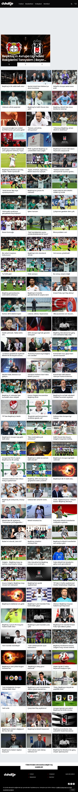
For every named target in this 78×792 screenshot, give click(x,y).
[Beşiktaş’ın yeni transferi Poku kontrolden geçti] (39, 595)
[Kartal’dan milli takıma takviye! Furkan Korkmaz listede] (64, 365)
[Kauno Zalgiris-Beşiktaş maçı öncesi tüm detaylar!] (13, 574)
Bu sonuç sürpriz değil (61, 274)
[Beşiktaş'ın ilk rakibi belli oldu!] (13, 77)
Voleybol (38, 4)
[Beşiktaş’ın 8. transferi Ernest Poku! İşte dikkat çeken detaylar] (64, 616)
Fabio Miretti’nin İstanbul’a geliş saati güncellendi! (63, 563)
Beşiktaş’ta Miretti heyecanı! (38, 729)
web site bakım (70, 774)
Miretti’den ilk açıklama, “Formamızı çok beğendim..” (12, 521)
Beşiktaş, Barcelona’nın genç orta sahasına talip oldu (64, 334)
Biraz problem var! (60, 232)
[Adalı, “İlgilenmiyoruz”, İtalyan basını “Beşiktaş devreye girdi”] (64, 490)
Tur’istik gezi (7, 274)
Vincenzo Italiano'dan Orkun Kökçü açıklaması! (12, 480)
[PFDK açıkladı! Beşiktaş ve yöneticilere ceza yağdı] (39, 140)
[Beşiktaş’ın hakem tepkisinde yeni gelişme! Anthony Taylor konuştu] (13, 140)
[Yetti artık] (13, 699)
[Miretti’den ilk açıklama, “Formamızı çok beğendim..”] (13, 511)
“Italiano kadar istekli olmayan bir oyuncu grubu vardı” (63, 170)
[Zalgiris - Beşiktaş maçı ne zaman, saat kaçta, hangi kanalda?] (13, 553)
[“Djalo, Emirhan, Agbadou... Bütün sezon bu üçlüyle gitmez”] (39, 160)
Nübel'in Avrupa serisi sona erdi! (63, 87)
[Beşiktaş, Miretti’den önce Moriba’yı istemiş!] (64, 98)
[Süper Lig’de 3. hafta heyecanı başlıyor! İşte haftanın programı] (64, 657)
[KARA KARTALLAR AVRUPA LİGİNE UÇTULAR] (64, 181)
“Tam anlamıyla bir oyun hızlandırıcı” (37, 646)
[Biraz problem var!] (64, 223)
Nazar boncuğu (8, 232)
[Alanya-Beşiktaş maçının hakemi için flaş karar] (64, 595)
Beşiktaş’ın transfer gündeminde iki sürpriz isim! (38, 294)
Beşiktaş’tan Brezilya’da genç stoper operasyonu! (64, 751)
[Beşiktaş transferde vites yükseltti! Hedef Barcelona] (64, 720)
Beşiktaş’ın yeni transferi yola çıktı (39, 626)
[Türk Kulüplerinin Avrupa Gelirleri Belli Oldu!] (13, 678)
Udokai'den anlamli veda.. (37, 500)
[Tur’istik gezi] (13, 265)
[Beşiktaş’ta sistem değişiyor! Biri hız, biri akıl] (13, 720)
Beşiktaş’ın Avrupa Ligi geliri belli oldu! (12, 438)
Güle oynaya (32, 274)
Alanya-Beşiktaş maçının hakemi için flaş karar (63, 605)
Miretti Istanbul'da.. (35, 520)
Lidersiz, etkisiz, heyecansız (38, 314)
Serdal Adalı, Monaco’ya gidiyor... (11, 375)
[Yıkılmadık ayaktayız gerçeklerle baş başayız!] (13, 202)
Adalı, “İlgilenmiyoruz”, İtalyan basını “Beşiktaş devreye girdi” (64, 500)
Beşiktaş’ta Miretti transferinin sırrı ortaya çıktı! (64, 542)
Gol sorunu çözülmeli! (61, 253)
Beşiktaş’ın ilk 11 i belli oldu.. (63, 479)
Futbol (21, 4)
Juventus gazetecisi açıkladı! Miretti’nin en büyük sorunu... (13, 354)
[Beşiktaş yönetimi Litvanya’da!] (39, 532)
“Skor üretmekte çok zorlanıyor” (35, 438)
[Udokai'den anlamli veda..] (39, 490)
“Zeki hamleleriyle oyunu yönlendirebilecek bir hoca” (38, 233)
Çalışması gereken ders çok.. (64, 211)
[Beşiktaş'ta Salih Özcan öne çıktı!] (39, 98)
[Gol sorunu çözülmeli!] (64, 244)
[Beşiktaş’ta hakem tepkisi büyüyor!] (13, 741)
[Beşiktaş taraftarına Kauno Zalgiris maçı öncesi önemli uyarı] (64, 636)
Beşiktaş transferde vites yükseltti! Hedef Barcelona (63, 730)
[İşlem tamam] (39, 202)
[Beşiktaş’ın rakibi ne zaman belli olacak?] (39, 449)
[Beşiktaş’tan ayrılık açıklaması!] (39, 574)
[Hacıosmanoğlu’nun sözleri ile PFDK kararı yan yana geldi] (13, 119)
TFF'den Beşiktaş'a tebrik (11, 416)
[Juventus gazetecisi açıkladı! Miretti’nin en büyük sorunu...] (13, 344)
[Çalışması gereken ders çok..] (64, 202)
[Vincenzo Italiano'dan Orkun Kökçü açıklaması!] (13, 470)
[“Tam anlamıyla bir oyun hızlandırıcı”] (39, 636)
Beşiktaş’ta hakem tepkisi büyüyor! (12, 751)
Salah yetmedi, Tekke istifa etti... (12, 334)
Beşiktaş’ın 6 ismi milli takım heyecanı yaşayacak (63, 150)
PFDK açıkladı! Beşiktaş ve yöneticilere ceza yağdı (37, 150)
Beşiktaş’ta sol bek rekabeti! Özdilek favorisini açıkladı (64, 396)
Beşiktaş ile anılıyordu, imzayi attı (13, 500)
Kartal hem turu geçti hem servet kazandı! (63, 354)
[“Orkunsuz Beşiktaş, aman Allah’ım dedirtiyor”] (64, 119)
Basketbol (29, 4)
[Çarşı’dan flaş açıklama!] (39, 699)
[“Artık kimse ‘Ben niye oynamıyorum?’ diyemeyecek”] (13, 181)
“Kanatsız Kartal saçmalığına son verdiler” (39, 354)
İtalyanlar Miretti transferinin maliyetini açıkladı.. (64, 521)
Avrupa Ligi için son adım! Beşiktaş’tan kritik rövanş (63, 709)
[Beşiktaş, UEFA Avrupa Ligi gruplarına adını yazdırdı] (39, 470)
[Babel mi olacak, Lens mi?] (13, 532)
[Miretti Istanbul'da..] (39, 511)
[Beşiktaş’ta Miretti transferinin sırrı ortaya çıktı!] (64, 532)
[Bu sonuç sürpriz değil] (64, 265)
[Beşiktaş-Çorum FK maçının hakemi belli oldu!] (13, 616)
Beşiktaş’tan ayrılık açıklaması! (35, 584)
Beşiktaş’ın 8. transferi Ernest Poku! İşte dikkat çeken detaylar (64, 626)
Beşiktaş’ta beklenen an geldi (13, 604)
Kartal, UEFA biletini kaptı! (11, 314)
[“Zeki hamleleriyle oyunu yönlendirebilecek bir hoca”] (39, 223)
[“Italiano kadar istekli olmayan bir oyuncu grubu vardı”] (64, 160)
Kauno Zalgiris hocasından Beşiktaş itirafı (38, 396)
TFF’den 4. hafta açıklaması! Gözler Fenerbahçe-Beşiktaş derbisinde (64, 584)
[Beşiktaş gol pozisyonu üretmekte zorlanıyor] (13, 284)
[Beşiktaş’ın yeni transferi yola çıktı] (39, 616)
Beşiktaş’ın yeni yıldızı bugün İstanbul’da (13, 667)
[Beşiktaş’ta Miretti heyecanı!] (39, 720)
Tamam (72, 789)
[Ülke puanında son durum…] (64, 305)
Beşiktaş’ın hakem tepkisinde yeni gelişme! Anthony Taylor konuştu (13, 150)
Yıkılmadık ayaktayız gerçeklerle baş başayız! (11, 212)
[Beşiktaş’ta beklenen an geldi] (13, 595)
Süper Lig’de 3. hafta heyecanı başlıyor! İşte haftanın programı (61, 667)
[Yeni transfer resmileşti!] (13, 636)
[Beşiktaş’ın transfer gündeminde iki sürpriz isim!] (39, 284)
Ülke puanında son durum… (63, 314)
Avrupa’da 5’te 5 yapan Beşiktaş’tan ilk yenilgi (11, 459)
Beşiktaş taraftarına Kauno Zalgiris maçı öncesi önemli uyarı (63, 646)
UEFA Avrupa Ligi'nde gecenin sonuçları (39, 334)
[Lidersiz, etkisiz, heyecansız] (39, 305)
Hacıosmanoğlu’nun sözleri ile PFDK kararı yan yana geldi (13, 129)
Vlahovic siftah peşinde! (11, 107)
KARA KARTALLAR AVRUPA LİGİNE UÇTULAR (62, 191)
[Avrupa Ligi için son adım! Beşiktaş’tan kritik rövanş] (64, 699)
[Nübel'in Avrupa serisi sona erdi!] (64, 77)
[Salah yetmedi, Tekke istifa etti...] (13, 324)
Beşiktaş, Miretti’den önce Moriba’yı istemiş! (63, 108)
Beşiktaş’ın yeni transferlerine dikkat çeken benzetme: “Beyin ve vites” (39, 688)
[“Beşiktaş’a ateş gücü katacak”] (39, 657)
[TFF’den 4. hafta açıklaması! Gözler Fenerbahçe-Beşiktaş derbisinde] (64, 574)
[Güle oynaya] (39, 265)
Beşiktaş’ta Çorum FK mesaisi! (36, 191)
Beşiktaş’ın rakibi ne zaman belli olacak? (38, 459)
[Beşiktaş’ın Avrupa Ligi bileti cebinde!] (64, 449)
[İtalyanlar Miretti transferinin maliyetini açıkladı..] (64, 511)
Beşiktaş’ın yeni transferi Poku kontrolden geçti (39, 605)
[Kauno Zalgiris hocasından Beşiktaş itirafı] (39, 386)
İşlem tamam (33, 211)
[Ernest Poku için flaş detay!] (64, 284)
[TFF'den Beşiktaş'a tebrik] (13, 407)
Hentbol (46, 4)
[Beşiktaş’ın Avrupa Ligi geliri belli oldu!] (13, 428)
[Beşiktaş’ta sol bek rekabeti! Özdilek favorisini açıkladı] (64, 386)
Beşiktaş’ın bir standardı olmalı (37, 254)
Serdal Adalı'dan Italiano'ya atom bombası (38, 87)
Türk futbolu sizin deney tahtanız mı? (37, 751)
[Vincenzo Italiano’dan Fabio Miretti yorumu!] (39, 365)
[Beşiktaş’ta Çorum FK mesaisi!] (39, 181)
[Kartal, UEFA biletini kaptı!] (13, 305)
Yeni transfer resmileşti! (11, 646)
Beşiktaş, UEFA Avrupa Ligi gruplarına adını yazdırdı (37, 480)
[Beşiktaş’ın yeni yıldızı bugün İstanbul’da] (13, 657)
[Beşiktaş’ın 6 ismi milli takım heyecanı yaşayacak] (64, 140)
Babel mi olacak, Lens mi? (12, 541)
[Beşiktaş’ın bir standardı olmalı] (39, 244)
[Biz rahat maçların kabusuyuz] (13, 244)
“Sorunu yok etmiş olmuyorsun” (34, 129)
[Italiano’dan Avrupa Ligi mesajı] (64, 407)
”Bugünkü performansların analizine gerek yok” (38, 417)
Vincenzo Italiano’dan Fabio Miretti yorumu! (38, 375)
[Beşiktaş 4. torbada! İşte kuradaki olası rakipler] (13, 386)
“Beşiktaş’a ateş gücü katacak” (36, 667)
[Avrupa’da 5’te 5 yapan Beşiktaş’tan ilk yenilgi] (13, 449)
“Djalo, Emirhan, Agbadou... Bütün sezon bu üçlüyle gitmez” (38, 170)
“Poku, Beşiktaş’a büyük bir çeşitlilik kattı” (63, 688)
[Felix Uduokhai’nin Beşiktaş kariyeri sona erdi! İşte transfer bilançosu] (39, 553)
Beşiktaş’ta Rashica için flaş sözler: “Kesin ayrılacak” (12, 170)
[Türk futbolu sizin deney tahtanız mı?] (39, 741)
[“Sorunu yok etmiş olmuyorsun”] (39, 119)
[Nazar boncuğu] (13, 223)
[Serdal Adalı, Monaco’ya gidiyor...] (13, 365)
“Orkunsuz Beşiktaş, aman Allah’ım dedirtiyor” (63, 129)
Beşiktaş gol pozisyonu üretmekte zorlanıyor (11, 294)
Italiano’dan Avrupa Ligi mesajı (62, 417)
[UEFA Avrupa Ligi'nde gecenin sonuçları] (39, 324)
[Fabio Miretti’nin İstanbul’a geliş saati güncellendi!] (64, 553)
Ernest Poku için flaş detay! (63, 293)
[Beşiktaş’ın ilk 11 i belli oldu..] (64, 470)
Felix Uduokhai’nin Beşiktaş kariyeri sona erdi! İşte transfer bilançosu (38, 563)
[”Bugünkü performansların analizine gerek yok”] (39, 407)
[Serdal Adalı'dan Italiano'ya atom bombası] (39, 77)
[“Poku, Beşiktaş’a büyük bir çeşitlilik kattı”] (64, 678)
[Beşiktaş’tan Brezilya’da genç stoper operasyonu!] (64, 741)
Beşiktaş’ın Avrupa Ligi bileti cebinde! (63, 459)
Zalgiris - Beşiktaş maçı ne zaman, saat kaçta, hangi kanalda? (12, 563)
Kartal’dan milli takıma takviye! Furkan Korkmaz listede (62, 375)
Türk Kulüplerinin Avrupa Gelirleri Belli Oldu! (11, 688)
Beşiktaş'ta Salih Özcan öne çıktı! (38, 108)
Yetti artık (5, 708)
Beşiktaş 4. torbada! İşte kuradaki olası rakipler (11, 396)
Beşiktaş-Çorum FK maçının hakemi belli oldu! (12, 626)
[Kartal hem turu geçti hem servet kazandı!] (64, 344)
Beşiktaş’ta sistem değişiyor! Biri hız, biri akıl (13, 730)
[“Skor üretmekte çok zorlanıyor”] (39, 428)
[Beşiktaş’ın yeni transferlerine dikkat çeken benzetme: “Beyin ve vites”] (39, 678)
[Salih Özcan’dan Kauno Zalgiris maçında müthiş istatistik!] (64, 428)
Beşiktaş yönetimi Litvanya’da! (34, 542)
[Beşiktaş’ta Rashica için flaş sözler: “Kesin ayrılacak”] (13, 160)
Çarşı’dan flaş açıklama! (37, 708)
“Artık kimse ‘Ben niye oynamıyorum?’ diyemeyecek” (10, 191)
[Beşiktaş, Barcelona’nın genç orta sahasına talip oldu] (64, 324)
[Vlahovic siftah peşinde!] (13, 98)
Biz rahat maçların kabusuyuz (9, 254)
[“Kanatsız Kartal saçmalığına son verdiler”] (39, 344)
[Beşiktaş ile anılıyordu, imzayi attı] (13, 490)
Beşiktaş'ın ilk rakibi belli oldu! (13, 86)
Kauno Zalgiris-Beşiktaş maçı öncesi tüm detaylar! (13, 584)
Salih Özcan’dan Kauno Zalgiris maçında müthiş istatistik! (62, 438)
